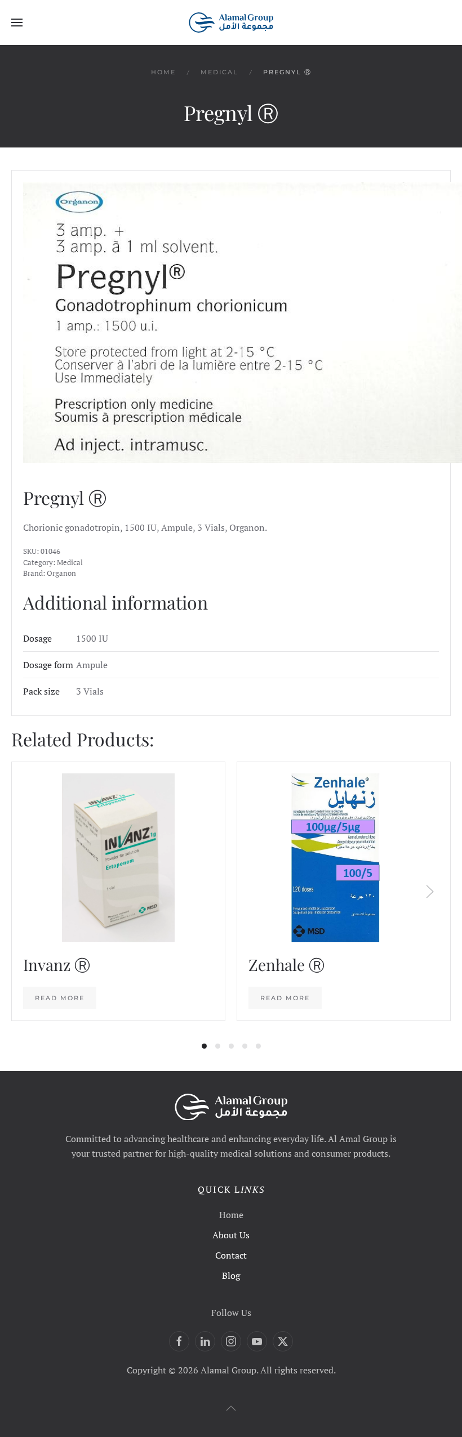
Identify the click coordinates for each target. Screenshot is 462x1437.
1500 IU (92, 638)
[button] (17, 22)
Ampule (92, 665)
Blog (231, 1275)
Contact (231, 1255)
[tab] (204, 1046)
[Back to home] (231, 22)
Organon (61, 573)
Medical (70, 562)
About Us (231, 1235)
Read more (60, 998)
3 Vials (90, 691)
